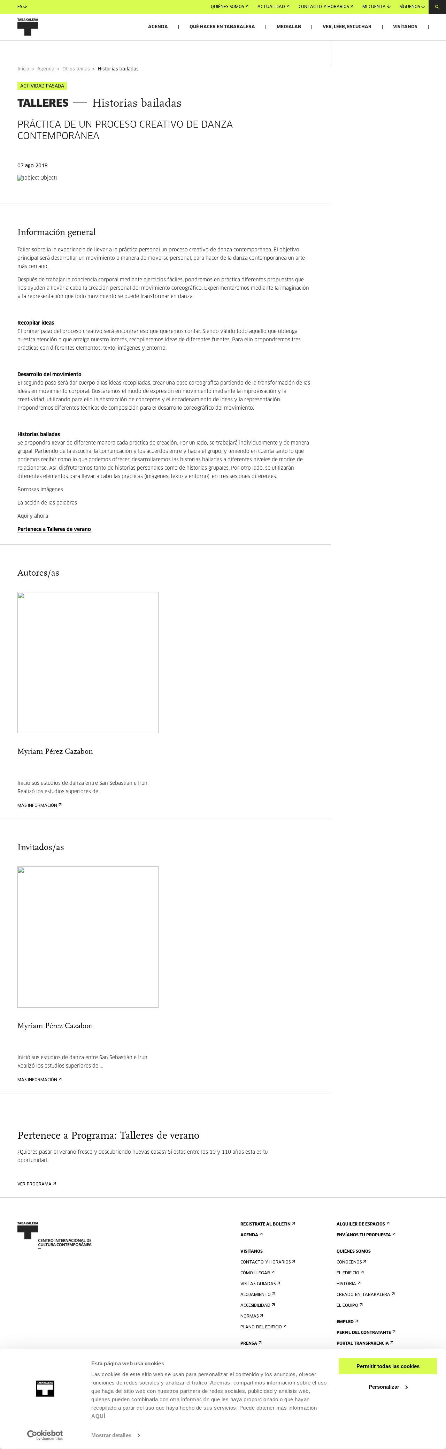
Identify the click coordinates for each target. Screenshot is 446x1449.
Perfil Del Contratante (364, 1333)
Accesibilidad (255, 1306)
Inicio (23, 69)
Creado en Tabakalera (363, 1295)
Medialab (289, 27)
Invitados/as (152, 50)
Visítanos (405, 27)
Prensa (248, 1344)
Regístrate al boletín (265, 1224)
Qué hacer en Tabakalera (222, 27)
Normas (249, 1316)
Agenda (158, 27)
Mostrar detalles (111, 1435)
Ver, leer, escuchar (347, 27)
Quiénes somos (227, 7)
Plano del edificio (261, 1327)
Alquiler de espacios (361, 1224)
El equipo (347, 1306)
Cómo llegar (255, 1273)
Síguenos (410, 7)
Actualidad (271, 7)
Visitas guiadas (258, 1284)
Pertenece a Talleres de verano (54, 529)
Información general (45, 50)
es (19, 7)
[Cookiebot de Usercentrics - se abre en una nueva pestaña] (45, 1435)
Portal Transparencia (363, 1344)
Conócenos (349, 1262)
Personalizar (384, 1386)
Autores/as (104, 50)
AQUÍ (98, 1416)
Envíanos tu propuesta (364, 1235)
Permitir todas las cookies (388, 1366)
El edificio (348, 1273)
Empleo (345, 1322)
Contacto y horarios (324, 7)
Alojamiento (255, 1295)
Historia (346, 1284)
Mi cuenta (374, 7)
